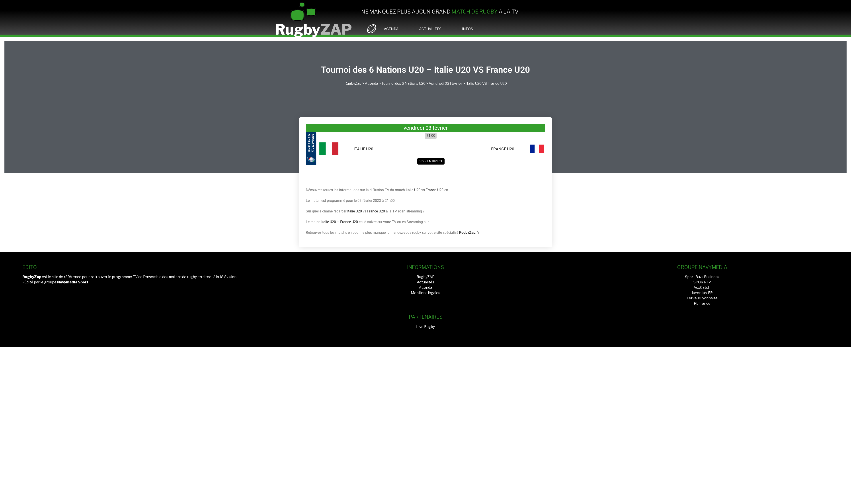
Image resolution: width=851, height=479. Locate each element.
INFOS (467, 29)
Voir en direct (431, 161)
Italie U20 (474, 83)
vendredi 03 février (445, 83)
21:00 (430, 135)
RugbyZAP (426, 277)
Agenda (371, 83)
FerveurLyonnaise (702, 298)
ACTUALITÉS (430, 29)
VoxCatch (702, 287)
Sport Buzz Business (702, 277)
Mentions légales (425, 293)
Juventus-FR (702, 293)
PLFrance (702, 303)
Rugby (313, 29)
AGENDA (391, 29)
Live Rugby (425, 327)
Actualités (425, 282)
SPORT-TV (702, 282)
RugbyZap (352, 83)
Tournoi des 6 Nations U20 (403, 83)
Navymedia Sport (72, 282)
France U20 (497, 83)
